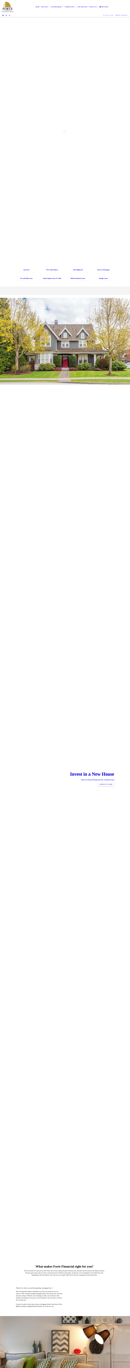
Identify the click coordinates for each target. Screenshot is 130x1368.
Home (38, 7)
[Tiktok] (9, 15)
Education (104, 7)
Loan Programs (56, 7)
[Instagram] (6, 15)
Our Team (44, 7)
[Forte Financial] (7, 6)
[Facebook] (3, 15)
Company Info (69, 7)
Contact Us (93, 7)
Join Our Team (82, 7)
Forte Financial (122, 15)
